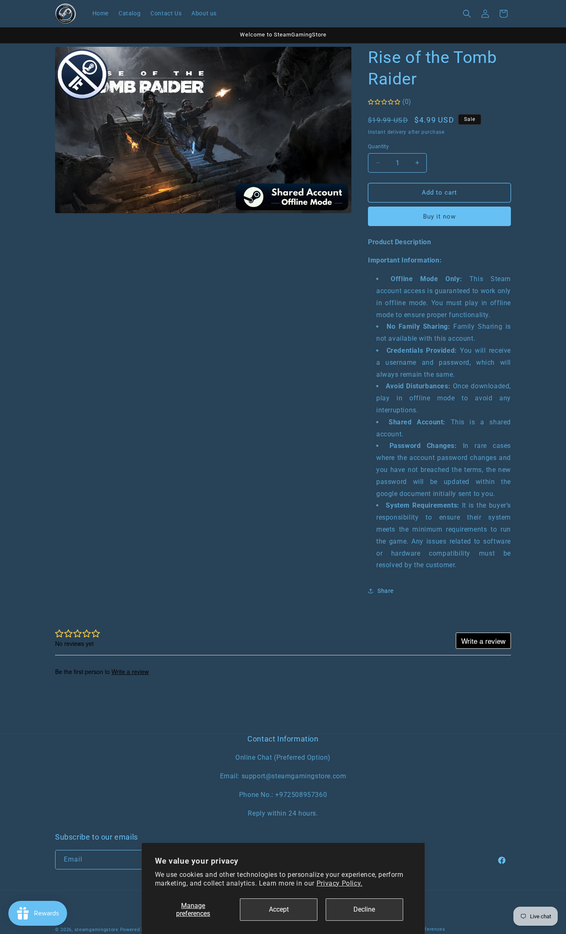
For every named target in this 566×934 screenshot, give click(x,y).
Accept (279, 909)
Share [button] (385, 590)
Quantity (378, 146)
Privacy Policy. (340, 883)
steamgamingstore (97, 929)
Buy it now (439, 216)
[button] (467, 14)
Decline (364, 909)
